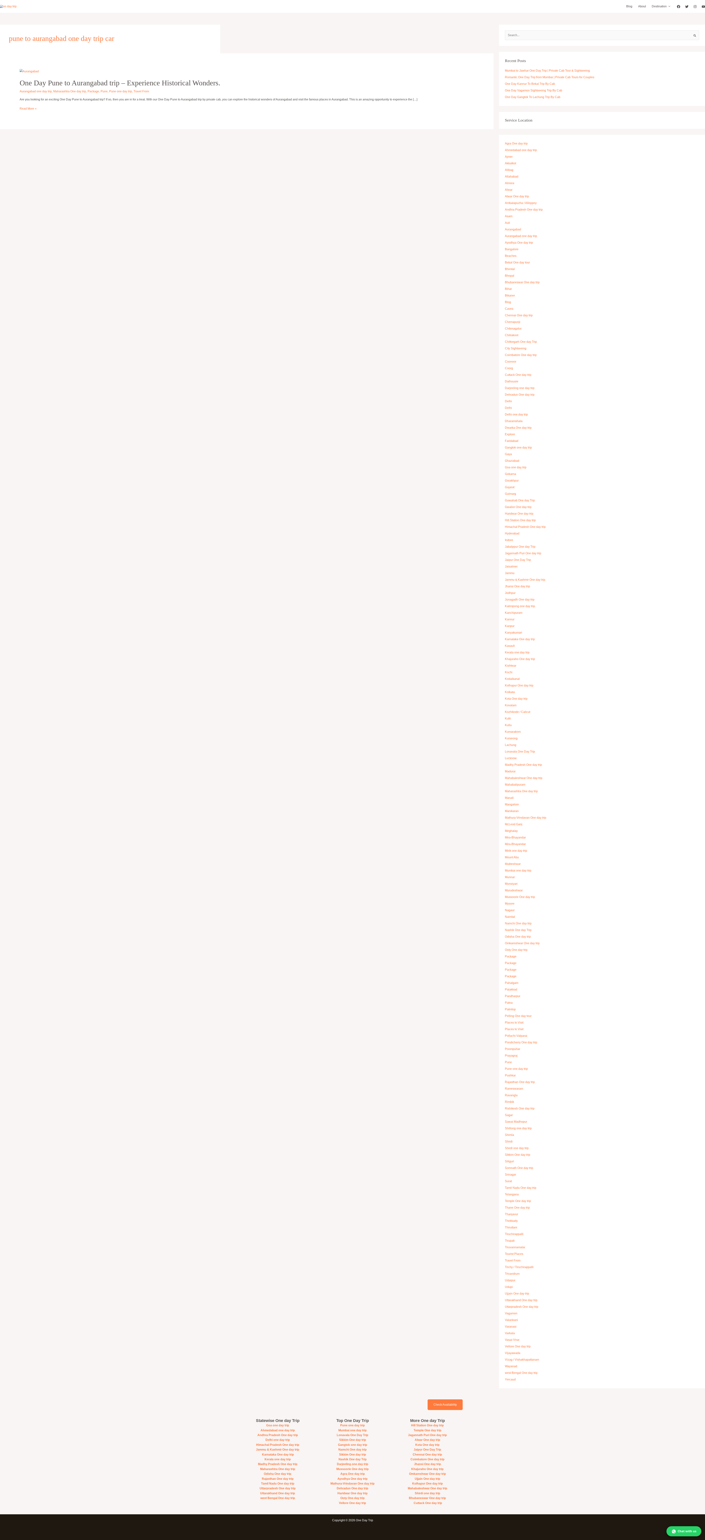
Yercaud (510, 1379)
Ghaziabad (512, 460)
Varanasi (510, 1326)
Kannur (509, 619)
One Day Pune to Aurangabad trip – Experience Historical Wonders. (120, 83)
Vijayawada (512, 1353)
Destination (659, 6)
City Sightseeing (515, 348)
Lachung (510, 744)
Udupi (509, 1286)
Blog (629, 6)
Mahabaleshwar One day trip (523, 778)
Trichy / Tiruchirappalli (519, 1267)
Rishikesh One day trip (519, 1108)
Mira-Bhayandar (515, 837)
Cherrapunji (512, 321)
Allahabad (511, 176)
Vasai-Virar (512, 1339)
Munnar (510, 877)
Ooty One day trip (516, 949)
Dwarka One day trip (518, 427)
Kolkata (510, 692)
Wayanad (511, 1366)
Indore (509, 540)
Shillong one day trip (518, 1128)
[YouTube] (703, 6)
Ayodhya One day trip (519, 242)
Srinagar (510, 1174)
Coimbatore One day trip (521, 355)
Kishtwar (510, 665)
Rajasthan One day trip (520, 1082)
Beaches (510, 255)
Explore (510, 434)
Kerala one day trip (517, 652)
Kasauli (510, 645)
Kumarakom (513, 731)
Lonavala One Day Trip (520, 751)
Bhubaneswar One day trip (522, 282)
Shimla (509, 1134)
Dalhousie (511, 381)
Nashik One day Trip (518, 930)
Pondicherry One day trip (521, 1042)
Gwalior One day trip (518, 507)
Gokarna (510, 474)
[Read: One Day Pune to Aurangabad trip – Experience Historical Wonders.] (29, 71)
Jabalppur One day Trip (520, 546)
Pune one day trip (120, 91)
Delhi (508, 401)
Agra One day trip (516, 143)
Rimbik (509, 1101)
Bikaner (510, 295)
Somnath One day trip (519, 1168)
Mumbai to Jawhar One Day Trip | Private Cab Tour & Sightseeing (547, 70)
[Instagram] (695, 6)
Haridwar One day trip (519, 513)
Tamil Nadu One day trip (520, 1187)
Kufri (508, 718)
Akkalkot (510, 163)
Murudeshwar (514, 890)
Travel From (141, 91)
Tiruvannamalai (515, 1247)
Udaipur (510, 1280)
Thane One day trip (517, 1207)
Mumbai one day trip (518, 870)
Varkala (510, 1333)
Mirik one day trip (516, 850)
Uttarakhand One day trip (521, 1300)
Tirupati (510, 1240)
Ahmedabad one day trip (521, 150)
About (642, 6)
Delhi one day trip (516, 414)
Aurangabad (513, 229)
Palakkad (511, 989)
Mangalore (512, 804)
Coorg (509, 368)
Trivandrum (512, 1273)
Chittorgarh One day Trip (521, 341)
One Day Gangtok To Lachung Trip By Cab (532, 97)
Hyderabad (512, 533)
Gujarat (509, 487)
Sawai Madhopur (516, 1121)
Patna (509, 1002)
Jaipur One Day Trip (518, 559)
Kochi (508, 672)
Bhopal (509, 275)
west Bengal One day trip (521, 1372)
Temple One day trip (518, 1201)
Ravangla (511, 1095)
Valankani (511, 1320)
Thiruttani (511, 1227)
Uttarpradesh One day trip (521, 1306)
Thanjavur (511, 1214)
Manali (509, 797)
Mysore (509, 903)
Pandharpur (512, 996)
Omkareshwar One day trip (522, 943)
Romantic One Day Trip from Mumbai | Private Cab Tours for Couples (549, 77)
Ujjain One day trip (517, 1293)
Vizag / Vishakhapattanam (522, 1359)
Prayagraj (511, 1055)
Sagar (509, 1115)
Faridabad (511, 440)
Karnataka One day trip (520, 639)
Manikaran (512, 811)
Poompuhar (512, 1049)
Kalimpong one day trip (520, 606)
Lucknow (511, 758)
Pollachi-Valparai (516, 1035)
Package (93, 91)
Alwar (508, 189)
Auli (507, 222)
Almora (509, 183)
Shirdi (509, 1141)
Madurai (510, 771)
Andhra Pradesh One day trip (524, 209)
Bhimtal (510, 269)
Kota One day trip (516, 698)
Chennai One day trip (519, 315)
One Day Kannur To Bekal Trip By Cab (530, 83)
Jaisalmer (511, 566)
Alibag (509, 169)
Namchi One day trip (518, 923)
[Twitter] (686, 6)
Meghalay (511, 830)
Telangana (512, 1194)
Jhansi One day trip (517, 586)
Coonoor (510, 361)
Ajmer (509, 156)
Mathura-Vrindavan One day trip (525, 817)
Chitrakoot (511, 335)
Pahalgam (511, 982)
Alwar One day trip (517, 196)
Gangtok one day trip (518, 447)
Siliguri (509, 1161)
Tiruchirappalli (514, 1234)
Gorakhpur (512, 480)
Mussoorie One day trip (520, 897)
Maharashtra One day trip (69, 91)
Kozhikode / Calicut (517, 711)
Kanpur (509, 626)
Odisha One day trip (518, 936)
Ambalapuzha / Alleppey (521, 203)
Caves (509, 308)
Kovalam (510, 705)
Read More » (28, 108)
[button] (668, 6)
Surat (508, 1181)
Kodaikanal (512, 678)
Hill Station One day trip (520, 520)
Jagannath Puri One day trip (523, 553)
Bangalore (511, 249)
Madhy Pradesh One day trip (523, 764)
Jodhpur (510, 592)
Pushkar (510, 1075)
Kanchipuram (513, 612)
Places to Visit (514, 1022)
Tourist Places (514, 1253)
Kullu (508, 725)
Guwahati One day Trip (520, 500)
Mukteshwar (513, 863)
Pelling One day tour (518, 1015)
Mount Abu (512, 857)
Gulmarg (510, 493)
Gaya (508, 454)
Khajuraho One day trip (520, 659)
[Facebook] (678, 6)
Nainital (510, 916)
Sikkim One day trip (517, 1154)
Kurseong (511, 738)
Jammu (509, 573)
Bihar (508, 288)
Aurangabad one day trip (36, 91)
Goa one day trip (515, 467)
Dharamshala (514, 421)
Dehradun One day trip (519, 394)
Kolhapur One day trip (519, 685)
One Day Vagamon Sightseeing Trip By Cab (533, 90)
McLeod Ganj (513, 824)
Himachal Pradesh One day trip (525, 526)
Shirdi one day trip (517, 1148)
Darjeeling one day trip (519, 388)
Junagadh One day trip (519, 599)
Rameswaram (514, 1088)
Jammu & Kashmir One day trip (525, 579)
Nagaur (510, 910)
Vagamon (511, 1313)
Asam (508, 216)
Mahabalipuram (515, 784)
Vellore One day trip (518, 1346)
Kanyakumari (513, 632)
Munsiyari (511, 883)
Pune (104, 91)
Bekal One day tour (517, 262)
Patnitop (510, 1009)
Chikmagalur (513, 328)
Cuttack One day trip (518, 374)
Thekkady (511, 1220)
